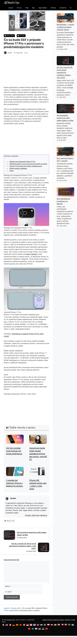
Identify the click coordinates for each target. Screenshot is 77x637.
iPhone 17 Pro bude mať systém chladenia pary (26, 166)
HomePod (63, 8)
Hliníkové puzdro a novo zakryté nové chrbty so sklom (28, 164)
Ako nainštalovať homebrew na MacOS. (63, 201)
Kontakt (67, 620)
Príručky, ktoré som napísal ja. (36, 515)
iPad (26, 8)
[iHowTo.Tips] (11, 2)
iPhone (19, 8)
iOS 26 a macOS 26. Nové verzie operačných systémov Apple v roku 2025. (22, 546)
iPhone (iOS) (16, 608)
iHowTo (6, 608)
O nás (73, 620)
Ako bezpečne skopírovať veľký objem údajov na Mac (65, 117)
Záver (12, 171)
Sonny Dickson (31, 254)
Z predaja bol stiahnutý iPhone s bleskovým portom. (14, 483)
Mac (33, 8)
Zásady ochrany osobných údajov (53, 620)
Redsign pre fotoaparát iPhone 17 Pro (22, 161)
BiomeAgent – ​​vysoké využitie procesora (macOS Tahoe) (65, 27)
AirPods (53, 8)
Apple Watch (43, 8)
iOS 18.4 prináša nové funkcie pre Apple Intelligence (14, 451)
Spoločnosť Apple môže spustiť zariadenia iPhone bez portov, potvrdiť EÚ (38, 453)
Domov (11, 8)
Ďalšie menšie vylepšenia (18, 168)
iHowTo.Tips (11, 620)
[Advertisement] (26, 70)
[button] (70, 7)
